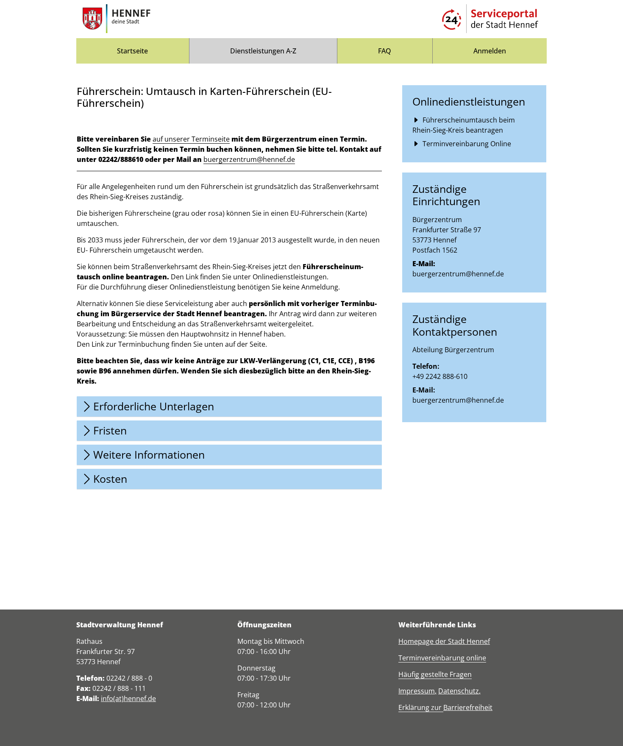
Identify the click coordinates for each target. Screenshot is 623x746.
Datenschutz (458, 691)
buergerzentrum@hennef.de (249, 159)
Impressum (416, 691)
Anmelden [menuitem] (489, 51)
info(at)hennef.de (128, 698)
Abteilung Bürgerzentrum (453, 349)
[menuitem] (132, 51)
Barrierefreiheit (467, 707)
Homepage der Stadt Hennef (444, 641)
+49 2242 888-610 (439, 376)
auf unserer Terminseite (191, 139)
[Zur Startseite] (116, 19)
